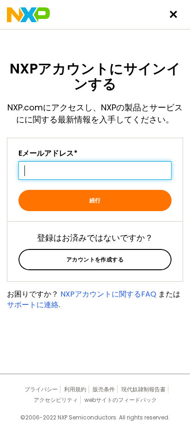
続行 (95, 200)
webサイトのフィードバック (120, 400)
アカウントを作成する (95, 259)
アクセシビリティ (56, 400)
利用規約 (75, 389)
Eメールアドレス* (47, 153)
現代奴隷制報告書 (143, 389)
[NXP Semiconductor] (28, 14)
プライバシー (41, 389)
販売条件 (104, 389)
